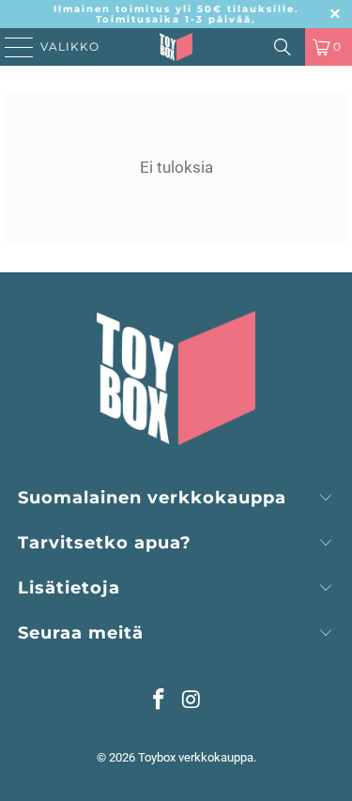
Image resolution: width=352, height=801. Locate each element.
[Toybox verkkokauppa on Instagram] (191, 701)
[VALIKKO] (12, 47)
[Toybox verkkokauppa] (176, 47)
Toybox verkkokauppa (195, 757)
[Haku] (282, 47)
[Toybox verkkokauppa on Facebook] (159, 701)
